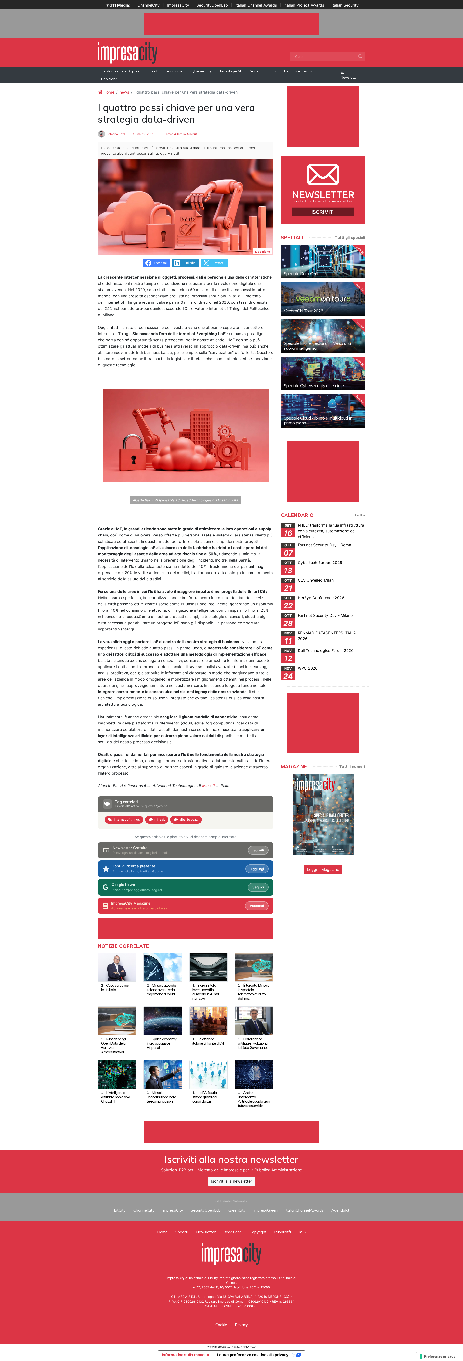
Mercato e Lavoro (298, 71)
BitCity (120, 1210)
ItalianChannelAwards (304, 1210)
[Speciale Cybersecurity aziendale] (323, 373)
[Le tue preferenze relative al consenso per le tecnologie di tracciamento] (437, 1356)
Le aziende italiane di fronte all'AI (208, 1041)
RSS (302, 1231)
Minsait (208, 785)
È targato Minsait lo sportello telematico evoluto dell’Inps (253, 992)
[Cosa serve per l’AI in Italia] (117, 967)
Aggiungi (257, 869)
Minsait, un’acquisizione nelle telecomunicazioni (161, 1097)
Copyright (258, 1231)
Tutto (359, 515)
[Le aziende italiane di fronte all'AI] (208, 1020)
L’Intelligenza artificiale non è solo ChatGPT (115, 1097)
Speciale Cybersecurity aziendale (314, 385)
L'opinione (109, 79)
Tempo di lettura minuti (180, 134)
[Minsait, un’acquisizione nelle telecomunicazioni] (163, 1074)
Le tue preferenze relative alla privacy (252, 1354)
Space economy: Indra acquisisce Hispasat (162, 1043)
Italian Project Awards (304, 5)
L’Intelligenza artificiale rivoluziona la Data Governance (253, 1043)
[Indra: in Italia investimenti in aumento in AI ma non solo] (208, 967)
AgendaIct (340, 1210)
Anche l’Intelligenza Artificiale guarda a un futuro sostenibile (254, 1099)
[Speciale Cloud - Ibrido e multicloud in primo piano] (323, 411)
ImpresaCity (178, 5)
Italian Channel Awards (256, 5)
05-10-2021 (145, 134)
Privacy (241, 1324)
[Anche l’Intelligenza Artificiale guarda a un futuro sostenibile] (254, 1074)
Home (108, 92)
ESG (273, 71)
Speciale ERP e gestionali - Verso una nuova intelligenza (317, 346)
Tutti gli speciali (350, 237)
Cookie (221, 1324)
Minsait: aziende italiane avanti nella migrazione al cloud (161, 989)
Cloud (152, 71)
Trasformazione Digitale (120, 71)
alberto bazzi (188, 819)
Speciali (181, 1231)
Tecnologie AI (230, 71)
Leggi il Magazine (323, 869)
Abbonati (257, 906)
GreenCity (237, 1210)
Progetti (255, 71)
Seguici (258, 887)
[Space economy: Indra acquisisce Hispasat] (163, 1020)
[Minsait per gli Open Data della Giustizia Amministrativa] (117, 1020)
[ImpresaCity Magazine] (323, 814)
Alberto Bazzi (117, 134)
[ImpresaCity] (127, 52)
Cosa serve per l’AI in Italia (115, 987)
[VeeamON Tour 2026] (323, 299)
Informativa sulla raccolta (185, 1354)
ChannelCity (148, 5)
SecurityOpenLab (212, 5)
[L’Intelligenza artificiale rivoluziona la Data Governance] (254, 1020)
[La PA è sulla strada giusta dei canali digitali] (208, 1074)
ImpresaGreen (265, 1210)
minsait (159, 819)
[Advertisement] (231, 1132)
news (124, 92)
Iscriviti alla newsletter (231, 1181)
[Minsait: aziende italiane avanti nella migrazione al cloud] (163, 967)
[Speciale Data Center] (323, 261)
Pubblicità (282, 1231)
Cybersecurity (200, 71)
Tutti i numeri (352, 766)
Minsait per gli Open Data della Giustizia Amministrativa (113, 1045)
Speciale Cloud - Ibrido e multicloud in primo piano (318, 420)
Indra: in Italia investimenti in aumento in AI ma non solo (205, 992)
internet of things (127, 819)
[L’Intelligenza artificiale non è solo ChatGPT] (117, 1074)
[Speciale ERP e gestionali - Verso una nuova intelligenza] (323, 336)
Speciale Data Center (303, 273)
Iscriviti (258, 850)
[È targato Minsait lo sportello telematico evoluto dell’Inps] (254, 967)
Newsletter (349, 77)
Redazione (232, 1231)
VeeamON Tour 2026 (303, 311)
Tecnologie (173, 71)
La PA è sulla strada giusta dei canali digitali (204, 1097)
